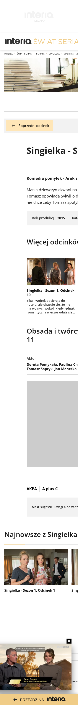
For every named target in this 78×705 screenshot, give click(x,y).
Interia (8, 53)
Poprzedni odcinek (33, 125)
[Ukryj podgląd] (69, 641)
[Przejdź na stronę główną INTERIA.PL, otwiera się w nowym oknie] (18, 41)
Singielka (54, 53)
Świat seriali (24, 53)
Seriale (40, 53)
